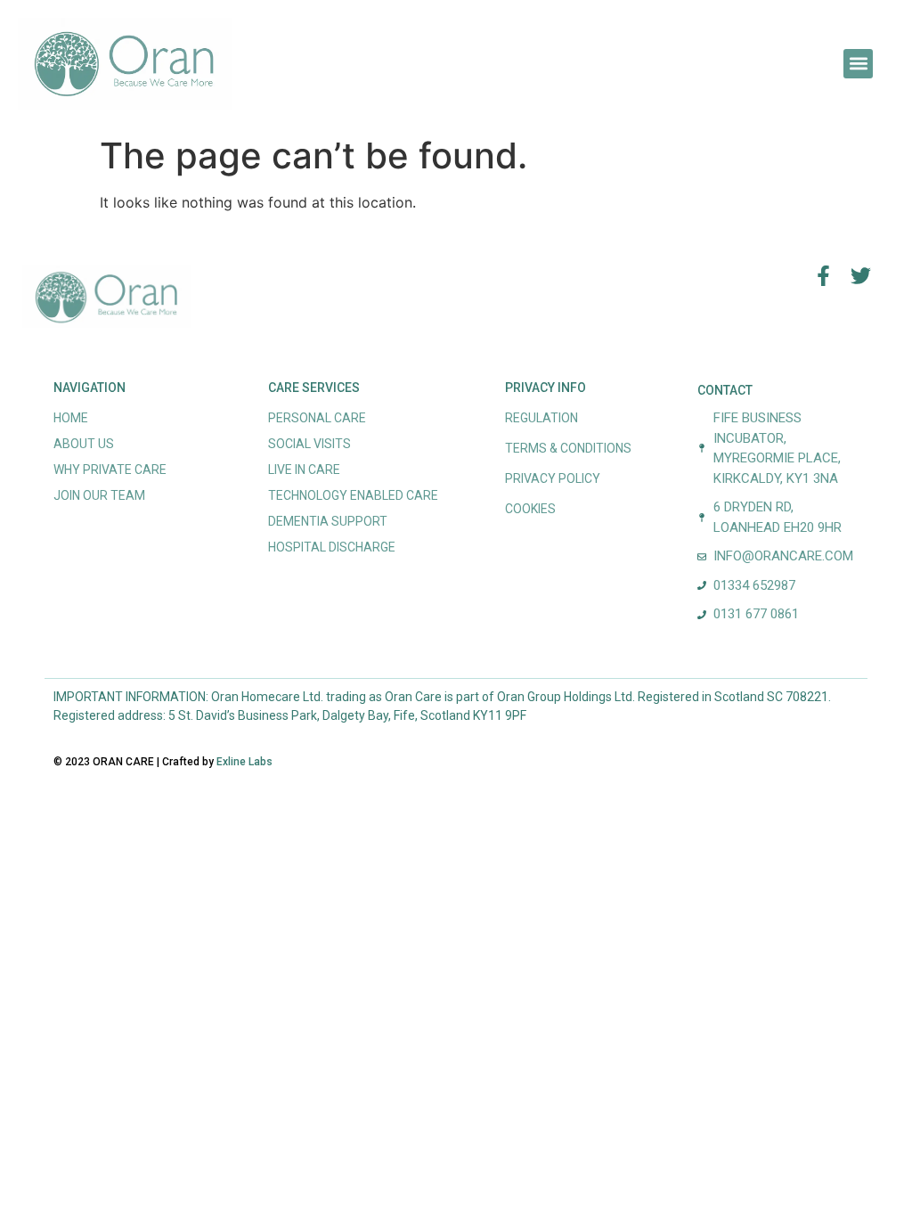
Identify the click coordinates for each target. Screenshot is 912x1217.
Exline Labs (244, 762)
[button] (858, 63)
